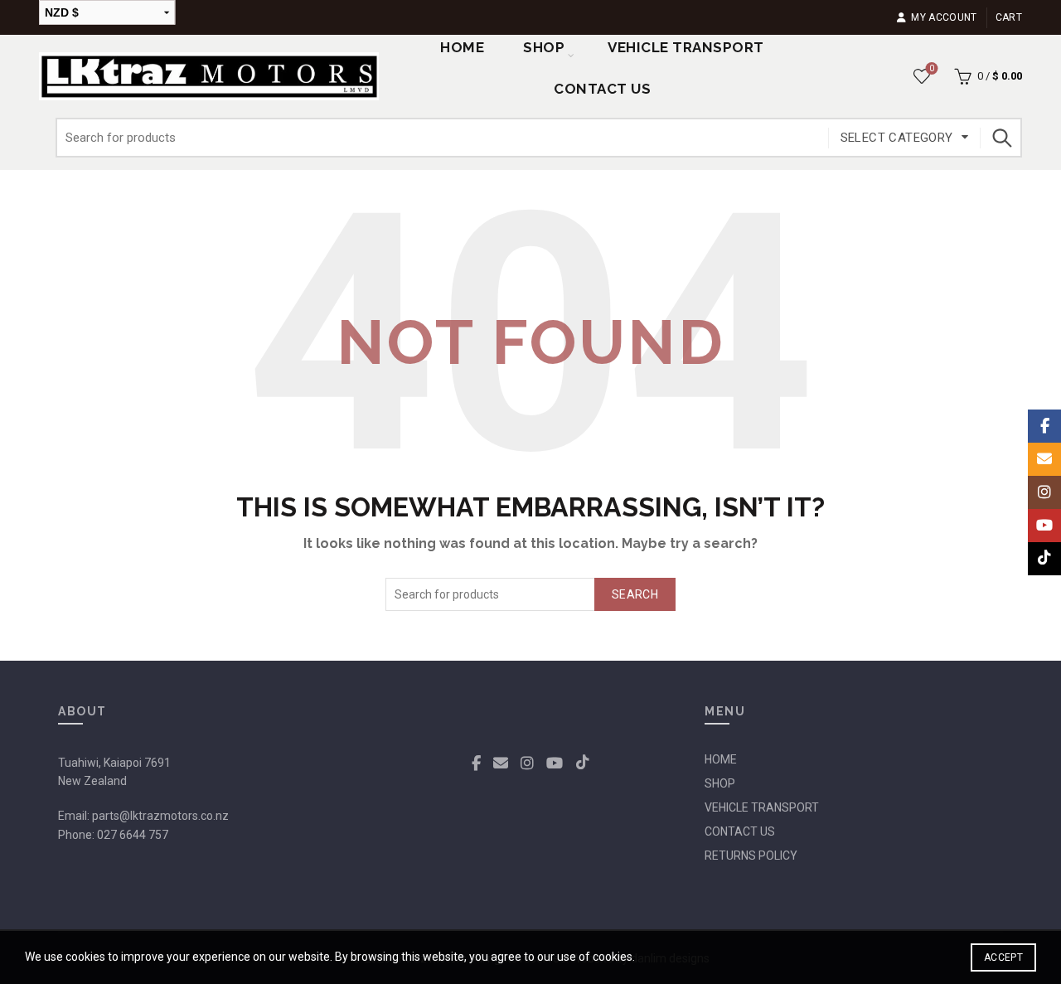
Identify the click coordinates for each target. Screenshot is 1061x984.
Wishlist (931, 68)
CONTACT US (740, 831)
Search (1001, 137)
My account (943, 17)
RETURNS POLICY (751, 855)
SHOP (543, 47)
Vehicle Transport (686, 47)
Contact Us (602, 88)
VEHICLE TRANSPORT (762, 807)
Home (462, 47)
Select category (897, 137)
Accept (1003, 957)
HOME (721, 759)
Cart (1009, 17)
